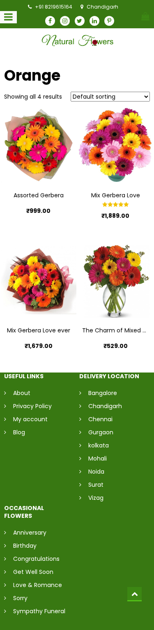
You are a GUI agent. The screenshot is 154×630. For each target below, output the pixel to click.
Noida (96, 471)
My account (30, 419)
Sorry (20, 598)
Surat (95, 485)
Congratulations (36, 559)
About (21, 393)
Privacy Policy (32, 406)
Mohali (97, 458)
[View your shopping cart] (145, 16)
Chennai (100, 419)
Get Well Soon (33, 572)
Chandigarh (105, 406)
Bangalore (102, 393)
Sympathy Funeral (39, 611)
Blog (19, 432)
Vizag (95, 498)
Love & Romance (37, 585)
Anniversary (29, 532)
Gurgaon (100, 432)
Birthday (25, 546)
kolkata (98, 445)
